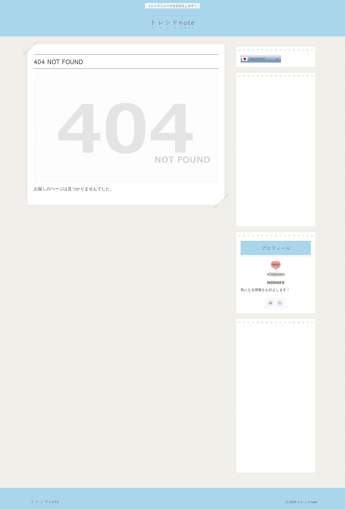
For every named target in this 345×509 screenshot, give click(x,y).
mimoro (275, 282)
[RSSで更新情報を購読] (280, 303)
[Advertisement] (276, 151)
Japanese (256, 59)
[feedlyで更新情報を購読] (270, 303)
